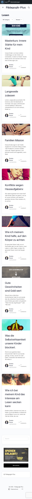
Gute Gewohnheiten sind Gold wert (13, 286)
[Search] (29, 7)
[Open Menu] (3, 7)
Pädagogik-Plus (16, 7)
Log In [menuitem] (6, 2)
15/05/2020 (12, 312)
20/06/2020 (12, 68)
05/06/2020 (12, 162)
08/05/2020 (12, 367)
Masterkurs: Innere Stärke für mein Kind (15, 44)
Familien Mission (14, 140)
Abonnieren (16, 465)
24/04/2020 (12, 424)
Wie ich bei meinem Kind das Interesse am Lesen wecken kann (15, 398)
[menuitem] (2, 2)
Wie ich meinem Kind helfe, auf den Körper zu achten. (15, 235)
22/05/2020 (12, 260)
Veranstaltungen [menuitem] (15, 2)
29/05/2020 (12, 209)
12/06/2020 (12, 117)
